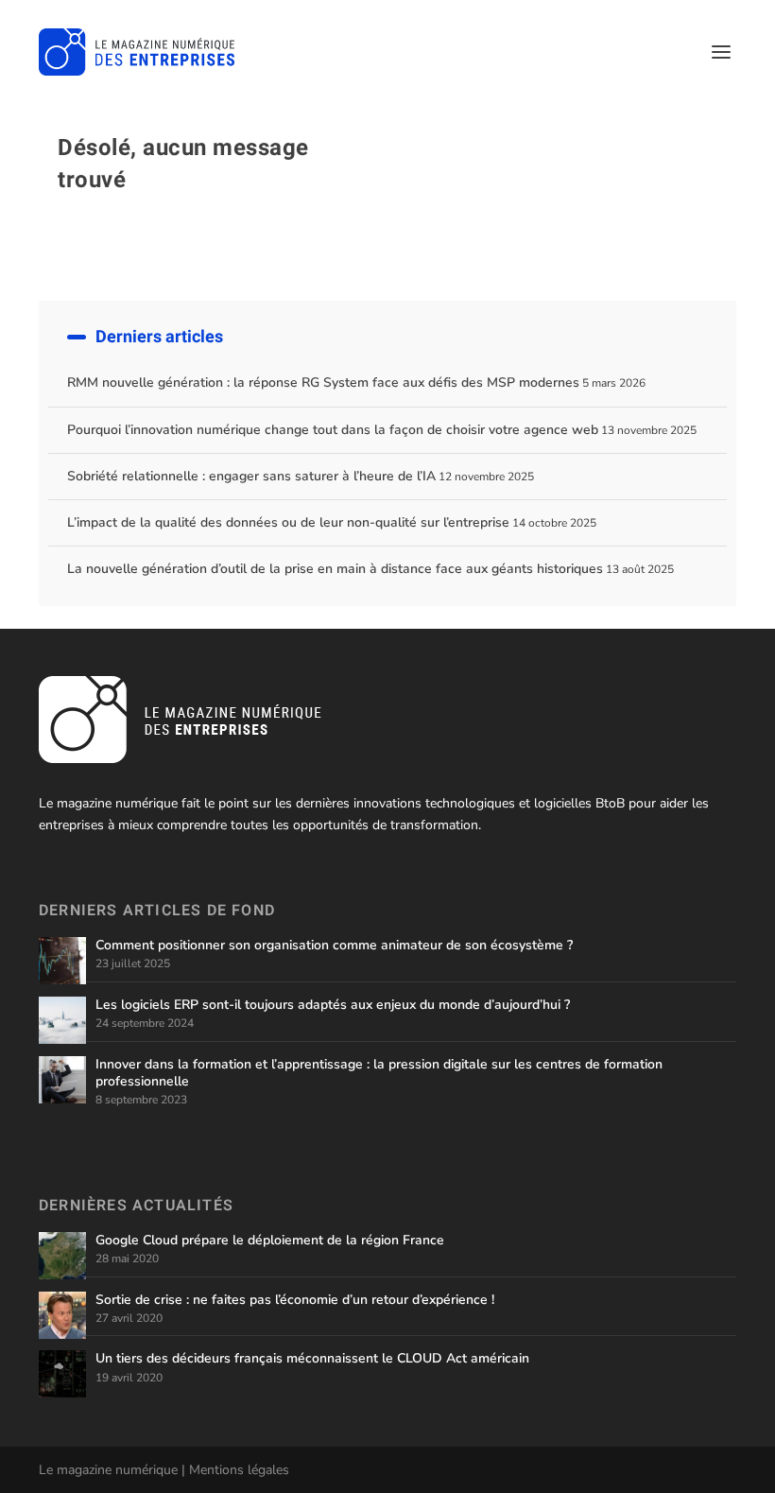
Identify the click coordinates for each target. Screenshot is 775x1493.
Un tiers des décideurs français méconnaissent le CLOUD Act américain (312, 1358)
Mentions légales (239, 1470)
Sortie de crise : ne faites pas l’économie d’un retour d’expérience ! (294, 1300)
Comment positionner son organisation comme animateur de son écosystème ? (334, 945)
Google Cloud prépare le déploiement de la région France (269, 1240)
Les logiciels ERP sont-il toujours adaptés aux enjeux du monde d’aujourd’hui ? (332, 1005)
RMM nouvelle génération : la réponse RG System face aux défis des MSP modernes (323, 382)
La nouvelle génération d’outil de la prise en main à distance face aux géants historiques (335, 569)
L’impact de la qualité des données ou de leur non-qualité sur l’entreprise (288, 522)
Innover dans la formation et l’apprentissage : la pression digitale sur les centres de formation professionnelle (379, 1072)
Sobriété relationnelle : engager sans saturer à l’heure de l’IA (251, 476)
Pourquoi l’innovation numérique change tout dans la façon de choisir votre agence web (332, 430)
